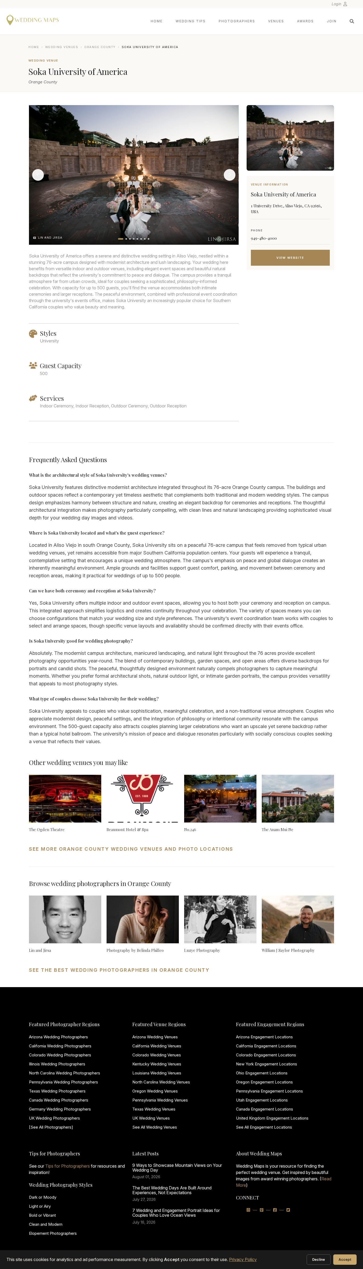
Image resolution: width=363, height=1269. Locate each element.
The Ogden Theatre (47, 829)
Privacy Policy (243, 1259)
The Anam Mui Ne (277, 829)
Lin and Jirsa (40, 950)
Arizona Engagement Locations (264, 1036)
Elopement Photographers (53, 1233)
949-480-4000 (264, 238)
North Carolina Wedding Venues (161, 1082)
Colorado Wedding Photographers (60, 1054)
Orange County (100, 47)
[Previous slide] (38, 175)
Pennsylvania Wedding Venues (160, 1100)
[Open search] (352, 21)
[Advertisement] (290, 316)
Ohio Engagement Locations (262, 1073)
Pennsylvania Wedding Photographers (63, 1082)
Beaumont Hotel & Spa (127, 829)
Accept (345, 1259)
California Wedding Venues (156, 1045)
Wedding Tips (191, 21)
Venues (276, 21)
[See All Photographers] (51, 1127)
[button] (120, 239)
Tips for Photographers (67, 1166)
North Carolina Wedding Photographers (64, 1073)
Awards (305, 21)
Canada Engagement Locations (264, 1109)
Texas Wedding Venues (153, 1109)
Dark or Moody (42, 1197)
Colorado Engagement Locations (266, 1054)
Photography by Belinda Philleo (135, 950)
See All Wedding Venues (154, 1127)
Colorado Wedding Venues (156, 1054)
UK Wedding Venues (151, 1118)
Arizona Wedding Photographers (58, 1036)
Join (332, 21)
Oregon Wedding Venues (155, 1091)
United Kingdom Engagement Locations (272, 1118)
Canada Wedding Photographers (58, 1100)
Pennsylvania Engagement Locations (269, 1091)
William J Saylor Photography (288, 950)
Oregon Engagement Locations (264, 1082)
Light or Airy (40, 1206)
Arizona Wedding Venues (155, 1036)
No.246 (190, 829)
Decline (318, 1259)
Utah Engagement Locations (262, 1100)
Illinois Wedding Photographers (57, 1063)
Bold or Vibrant (42, 1215)
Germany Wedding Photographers (60, 1109)
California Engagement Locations (266, 1045)
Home (157, 21)
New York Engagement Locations (266, 1063)
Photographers (237, 21)
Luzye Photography (202, 950)
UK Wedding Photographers (54, 1118)
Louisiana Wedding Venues (156, 1073)
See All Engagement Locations (264, 1127)
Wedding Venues (61, 47)
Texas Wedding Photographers (57, 1091)
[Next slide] (229, 175)
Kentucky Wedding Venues (156, 1063)
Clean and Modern (45, 1224)
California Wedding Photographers (60, 1045)
